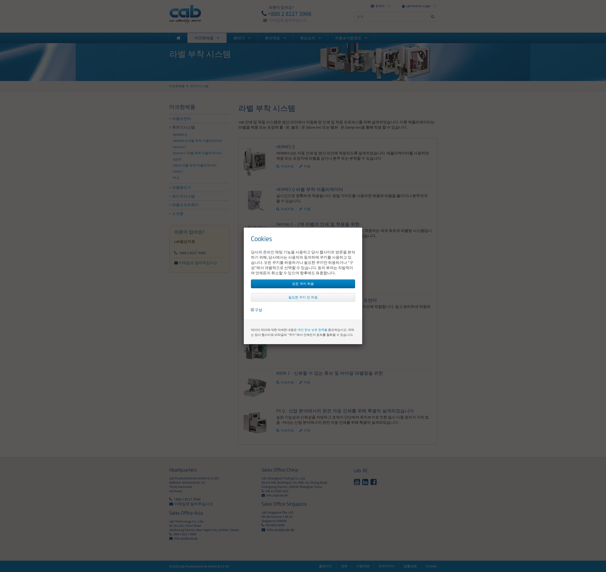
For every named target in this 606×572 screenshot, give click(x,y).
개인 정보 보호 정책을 (312, 330)
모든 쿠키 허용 (303, 284)
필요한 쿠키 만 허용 (303, 297)
